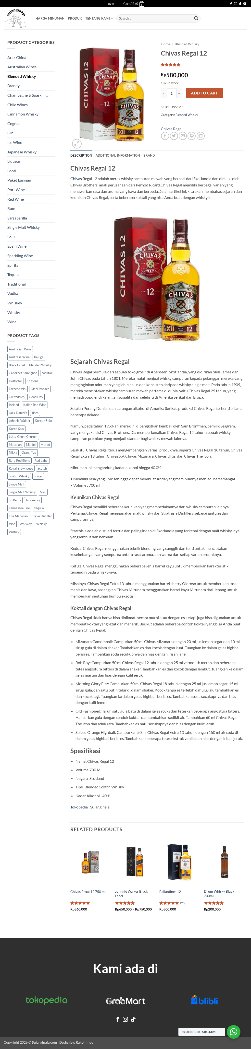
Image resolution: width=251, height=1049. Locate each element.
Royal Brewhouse (21, 468)
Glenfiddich (17, 397)
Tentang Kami (97, 18)
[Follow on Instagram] (235, 4)
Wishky (14, 532)
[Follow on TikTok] (240, 4)
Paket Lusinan (19, 180)
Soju (11, 236)
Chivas (76, 178)
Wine (11, 321)
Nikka (13, 452)
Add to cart (204, 93)
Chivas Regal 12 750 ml (88, 891)
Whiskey (14, 302)
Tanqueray (32, 500)
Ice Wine (14, 142)
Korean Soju (43, 421)
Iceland (14, 405)
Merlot (45, 445)
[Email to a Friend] (183, 136)
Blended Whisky (21, 76)
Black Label (17, 365)
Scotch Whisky (19, 476)
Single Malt (17, 484)
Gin (10, 132)
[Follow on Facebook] (230, 4)
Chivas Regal (171, 128)
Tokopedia (79, 807)
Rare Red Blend (19, 460)
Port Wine (16, 189)
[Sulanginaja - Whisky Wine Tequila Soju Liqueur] (16, 18)
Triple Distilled (42, 516)
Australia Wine (19, 357)
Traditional (16, 284)
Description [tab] (81, 155)
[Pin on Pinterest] (192, 136)
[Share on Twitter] (174, 136)
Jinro (35, 413)
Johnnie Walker (19, 421)
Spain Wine (16, 246)
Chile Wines (17, 104)
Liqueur (13, 161)
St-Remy (15, 500)
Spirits (12, 265)
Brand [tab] (149, 155)
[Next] (243, 879)
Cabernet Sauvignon (23, 373)
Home (165, 44)
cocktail (47, 373)
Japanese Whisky (22, 152)
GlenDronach (40, 389)
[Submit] (196, 18)
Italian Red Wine (34, 405)
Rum (11, 208)
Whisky (13, 312)
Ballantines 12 (170, 891)
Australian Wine (20, 349)
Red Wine (15, 199)
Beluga (39, 357)
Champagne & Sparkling (27, 95)
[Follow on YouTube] (244, 4)
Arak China (16, 57)
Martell (31, 445)
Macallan (15, 445)
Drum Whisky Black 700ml (219, 893)
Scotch (42, 468)
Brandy (13, 85)
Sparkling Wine (20, 255)
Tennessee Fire (19, 508)
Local (11, 170)
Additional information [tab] (118, 155)
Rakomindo (84, 1042)
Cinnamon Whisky (22, 114)
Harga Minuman (50, 18)
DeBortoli (15, 381)
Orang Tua (29, 452)
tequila (39, 508)
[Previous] (70, 879)
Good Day (36, 397)
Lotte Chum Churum (23, 436)
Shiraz (38, 476)
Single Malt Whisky (23, 227)
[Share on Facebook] (165, 136)
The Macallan (18, 516)
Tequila (13, 274)
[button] (110, 3)
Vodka (12, 293)
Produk (75, 18)
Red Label (41, 460)
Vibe (12, 524)
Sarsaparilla (17, 218)
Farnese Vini (17, 389)
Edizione (32, 381)
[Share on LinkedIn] (201, 136)
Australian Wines (22, 66)
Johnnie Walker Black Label (131, 893)
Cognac (13, 123)
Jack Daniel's (18, 413)
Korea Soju (16, 429)
